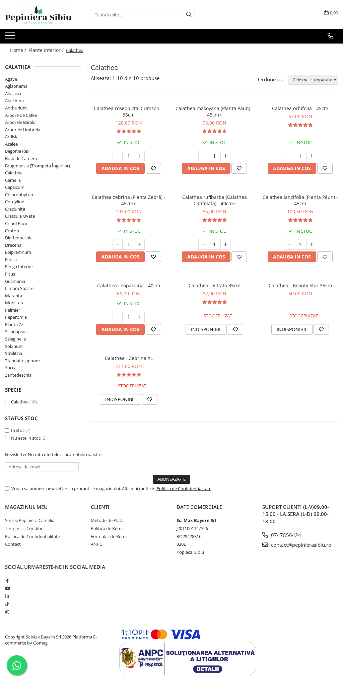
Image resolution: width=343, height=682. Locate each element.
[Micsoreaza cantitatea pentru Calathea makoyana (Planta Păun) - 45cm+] (203, 156)
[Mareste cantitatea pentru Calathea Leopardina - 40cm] (140, 317)
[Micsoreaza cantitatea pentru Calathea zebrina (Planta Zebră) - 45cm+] (118, 244)
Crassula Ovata (20, 216)
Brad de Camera (21, 158)
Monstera (14, 303)
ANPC (96, 544)
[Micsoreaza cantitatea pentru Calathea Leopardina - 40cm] (118, 317)
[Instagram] (7, 612)
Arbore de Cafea (21, 115)
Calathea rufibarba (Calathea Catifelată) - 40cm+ (214, 200)
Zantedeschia (18, 375)
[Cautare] (189, 14)
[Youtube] (7, 588)
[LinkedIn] (7, 596)
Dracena (13, 245)
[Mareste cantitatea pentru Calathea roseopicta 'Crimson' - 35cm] (140, 156)
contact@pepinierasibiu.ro (300, 544)
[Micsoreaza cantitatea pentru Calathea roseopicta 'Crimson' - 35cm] (118, 156)
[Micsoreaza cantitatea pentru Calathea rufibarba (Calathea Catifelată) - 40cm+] (203, 244)
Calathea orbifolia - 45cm (300, 108)
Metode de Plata (107, 520)
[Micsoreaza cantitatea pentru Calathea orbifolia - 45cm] (289, 156)
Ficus (10, 274)
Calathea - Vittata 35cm (215, 285)
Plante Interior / (46, 50)
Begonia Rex (17, 151)
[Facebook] (7, 581)
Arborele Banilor (21, 122)
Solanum (14, 346)
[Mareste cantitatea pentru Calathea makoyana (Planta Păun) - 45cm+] (225, 156)
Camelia (13, 180)
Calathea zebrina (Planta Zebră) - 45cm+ (128, 200)
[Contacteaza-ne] (330, 36)
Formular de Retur (109, 536)
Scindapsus (16, 331)
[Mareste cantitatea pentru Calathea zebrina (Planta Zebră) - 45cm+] (140, 244)
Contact (13, 544)
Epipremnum (18, 252)
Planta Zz (14, 324)
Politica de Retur (107, 528)
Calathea (13, 173)
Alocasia (13, 93)
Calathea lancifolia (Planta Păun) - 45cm (300, 200)
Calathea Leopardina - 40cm (128, 285)
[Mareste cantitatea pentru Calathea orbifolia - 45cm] (311, 156)
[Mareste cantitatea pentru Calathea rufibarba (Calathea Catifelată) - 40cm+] (225, 244)
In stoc (17, 430)
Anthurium (16, 108)
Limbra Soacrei (20, 288)
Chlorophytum (20, 195)
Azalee (11, 144)
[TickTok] (7, 604)
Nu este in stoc (26, 438)
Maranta (13, 296)
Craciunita (15, 209)
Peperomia (16, 317)
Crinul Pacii (16, 223)
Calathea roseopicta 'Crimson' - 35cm (128, 111)
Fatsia (11, 259)
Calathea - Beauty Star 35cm (300, 285)
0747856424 (285, 535)
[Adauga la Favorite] (153, 168)
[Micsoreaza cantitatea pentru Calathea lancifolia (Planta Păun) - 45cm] (289, 244)
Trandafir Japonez (22, 361)
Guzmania (15, 281)
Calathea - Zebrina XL (129, 358)
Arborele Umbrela (22, 130)
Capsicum (14, 187)
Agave (11, 79)
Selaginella (15, 339)
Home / (18, 50)
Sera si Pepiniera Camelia (29, 520)
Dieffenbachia (18, 238)
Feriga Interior (19, 266)
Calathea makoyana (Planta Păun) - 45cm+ (214, 111)
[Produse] (11, 37)
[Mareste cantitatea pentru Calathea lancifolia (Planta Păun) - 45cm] (311, 244)
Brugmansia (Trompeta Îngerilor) (37, 166)
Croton (12, 231)
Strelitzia (13, 353)
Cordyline (14, 202)
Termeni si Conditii (23, 528)
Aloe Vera (14, 100)
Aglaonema (16, 86)
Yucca (10, 368)
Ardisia (11, 137)
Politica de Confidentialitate (183, 488)
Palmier (12, 310)
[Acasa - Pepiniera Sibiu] (38, 14)
